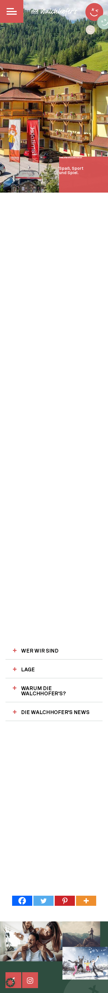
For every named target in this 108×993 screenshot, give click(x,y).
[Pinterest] (65, 901)
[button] (10, 982)
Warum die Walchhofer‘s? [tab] (43, 690)
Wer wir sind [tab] (39, 651)
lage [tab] (28, 669)
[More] (86, 901)
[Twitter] (43, 901)
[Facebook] (22, 901)
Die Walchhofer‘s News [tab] (55, 712)
